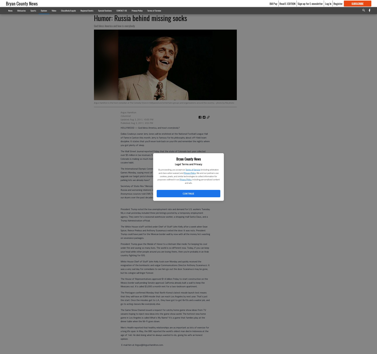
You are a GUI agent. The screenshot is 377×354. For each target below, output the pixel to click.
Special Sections (105, 10)
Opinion (44, 10)
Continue (188, 193)
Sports (33, 10)
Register (338, 3)
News (10, 10)
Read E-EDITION (287, 3)
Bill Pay (273, 3)
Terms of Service (193, 169)
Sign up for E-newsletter (310, 3)
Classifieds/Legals (68, 10)
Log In (328, 3)
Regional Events (87, 10)
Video (54, 10)
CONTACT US (121, 10)
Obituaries (21, 10)
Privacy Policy (190, 173)
